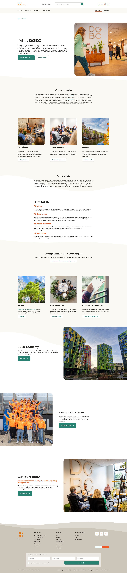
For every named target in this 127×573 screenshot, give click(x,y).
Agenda (27, 10)
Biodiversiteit (37, 544)
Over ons (97, 10)
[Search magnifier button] (82, 4)
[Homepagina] (18, 18)
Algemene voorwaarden (79, 570)
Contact (106, 10)
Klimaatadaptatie (38, 537)
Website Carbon (105, 546)
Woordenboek (60, 541)
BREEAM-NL (70, 99)
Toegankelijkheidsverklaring (64, 570)
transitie (72, 95)
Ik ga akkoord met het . (39, 563)
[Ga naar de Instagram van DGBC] (101, 534)
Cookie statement (104, 570)
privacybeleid (45, 563)
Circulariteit (37, 539)
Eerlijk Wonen (78, 539)
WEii (76, 537)
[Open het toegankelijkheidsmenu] (108, 4)
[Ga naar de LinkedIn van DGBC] (97, 534)
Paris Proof (37, 541)
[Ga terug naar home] (22, 4)
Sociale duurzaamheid (39, 535)
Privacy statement (93, 570)
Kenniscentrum (46, 4)
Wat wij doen (46, 10)
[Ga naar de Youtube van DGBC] (106, 534)
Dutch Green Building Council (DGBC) (27, 309)
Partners (36, 10)
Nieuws (20, 10)
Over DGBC (59, 546)
